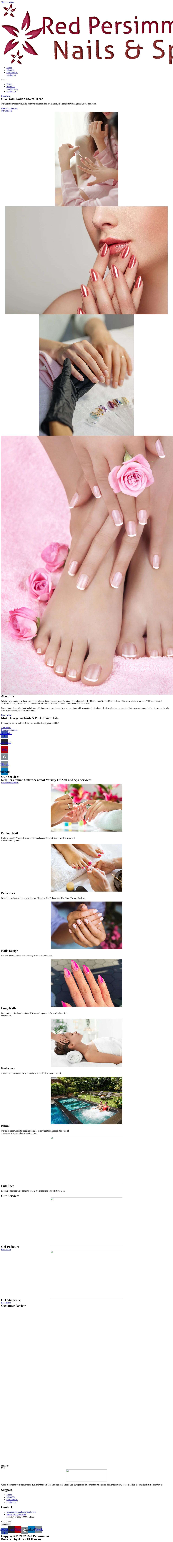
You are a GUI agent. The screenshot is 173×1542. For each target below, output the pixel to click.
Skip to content (7, 2)
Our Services (12, 72)
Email (4, 1521)
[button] (86, 79)
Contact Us (11, 75)
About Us (10, 70)
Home (9, 67)
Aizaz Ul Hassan (29, 1539)
